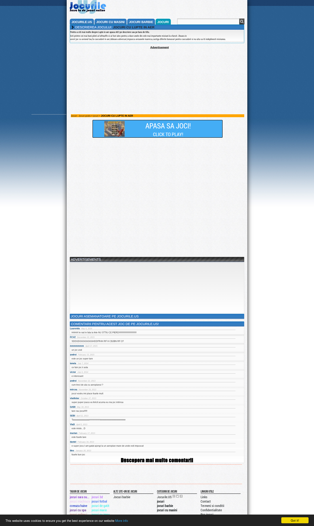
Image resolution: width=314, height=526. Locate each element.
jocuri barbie (141, 22)
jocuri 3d (97, 497)
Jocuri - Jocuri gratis (81, 116)
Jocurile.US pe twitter (177, 496)
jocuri (163, 22)
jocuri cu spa (78, 510)
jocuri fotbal (99, 501)
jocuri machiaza (80, 501)
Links (204, 497)
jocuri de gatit (100, 505)
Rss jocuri (207, 514)
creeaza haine (78, 505)
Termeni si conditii (212, 505)
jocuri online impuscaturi (80, 514)
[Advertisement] (157, 74)
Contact (206, 501)
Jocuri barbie (121, 497)
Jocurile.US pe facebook (181, 496)
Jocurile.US (164, 497)
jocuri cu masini (110, 22)
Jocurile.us (82, 22)
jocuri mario (99, 510)
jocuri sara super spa (80, 497)
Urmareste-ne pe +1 (174, 496)
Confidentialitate (211, 510)
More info (121, 520)
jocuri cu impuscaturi (102, 514)
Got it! (295, 520)
